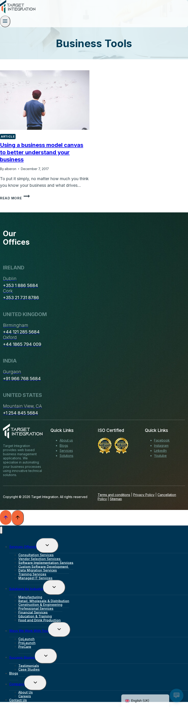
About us (66, 440)
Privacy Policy (144, 495)
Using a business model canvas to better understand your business (41, 152)
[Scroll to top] (5, 517)
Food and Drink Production (39, 620)
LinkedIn (160, 450)
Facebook (162, 440)
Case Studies (29, 669)
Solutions (66, 456)
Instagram (161, 445)
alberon (10, 169)
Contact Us (18, 700)
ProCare (24, 646)
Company (16, 684)
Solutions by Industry (26, 589)
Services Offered (22, 547)
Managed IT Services (35, 578)
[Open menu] (5, 21)
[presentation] (44, 100)
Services (66, 450)
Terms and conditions (114, 495)
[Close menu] (1, 530)
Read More (15, 198)
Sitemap (116, 499)
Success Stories (22, 657)
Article (8, 136)
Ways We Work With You (28, 631)
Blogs (64, 445)
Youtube (160, 456)
